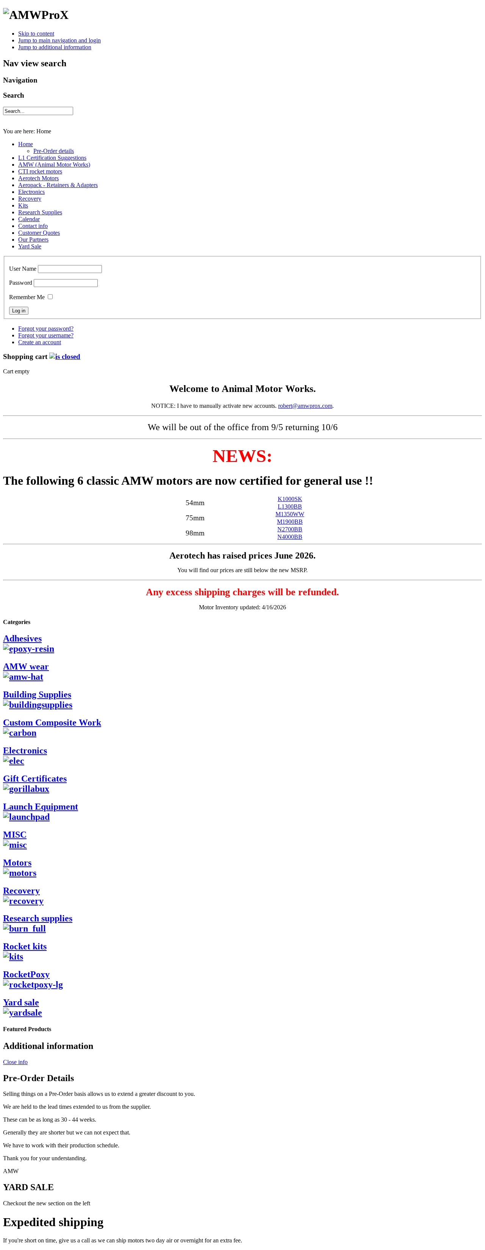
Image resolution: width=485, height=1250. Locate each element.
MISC (15, 835)
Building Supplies (37, 694)
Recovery (29, 198)
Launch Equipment (40, 806)
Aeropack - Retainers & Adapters (58, 185)
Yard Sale (29, 246)
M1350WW (289, 514)
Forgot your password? (46, 328)
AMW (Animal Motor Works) (54, 164)
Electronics (31, 192)
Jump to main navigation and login (59, 40)
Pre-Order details (53, 151)
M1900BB (290, 521)
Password (20, 282)
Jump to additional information (54, 47)
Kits (23, 205)
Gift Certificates (35, 778)
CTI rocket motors (40, 171)
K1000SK (290, 499)
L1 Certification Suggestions (52, 157)
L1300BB (290, 506)
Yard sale (21, 1002)
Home (25, 144)
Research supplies (37, 918)
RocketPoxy (26, 974)
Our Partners (33, 239)
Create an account (39, 342)
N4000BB (289, 537)
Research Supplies (40, 212)
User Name (22, 268)
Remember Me (27, 297)
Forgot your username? (46, 335)
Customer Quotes (39, 232)
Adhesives (22, 638)
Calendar (29, 219)
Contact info (33, 226)
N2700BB (289, 529)
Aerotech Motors (38, 178)
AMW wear (26, 666)
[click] (64, 356)
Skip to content (36, 33)
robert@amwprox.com (305, 406)
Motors (17, 863)
